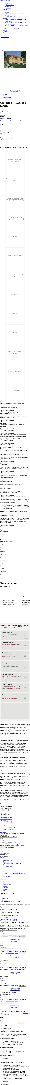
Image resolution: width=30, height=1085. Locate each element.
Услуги (5, 18)
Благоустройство (11, 24)
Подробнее (5, 810)
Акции (5, 30)
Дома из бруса (10, 15)
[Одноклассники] (13, 91)
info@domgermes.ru (5, 899)
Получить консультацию (7, 1002)
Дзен (20, 896)
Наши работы (10, 5)
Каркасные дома (10, 10)
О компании (6, 3)
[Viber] (17, 91)
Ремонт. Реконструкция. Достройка (16, 22)
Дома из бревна (10, 16)
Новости (8, 6)
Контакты (6, 33)
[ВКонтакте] (11, 91)
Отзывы (8, 8)
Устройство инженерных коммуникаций (17, 25)
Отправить (22, 936)
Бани (7, 12)
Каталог (5, 9)
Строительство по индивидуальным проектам (15, 874)
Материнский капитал (12, 28)
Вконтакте (10, 896)
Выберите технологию (6, 118)
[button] (15, 76)
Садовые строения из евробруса (15, 13)
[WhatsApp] (19, 91)
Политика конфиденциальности (9, 919)
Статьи (5, 31)
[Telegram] (15, 91)
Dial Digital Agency (15, 920)
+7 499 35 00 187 (4, 898)
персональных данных (18, 845)
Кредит (5, 27)
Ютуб (15, 896)
